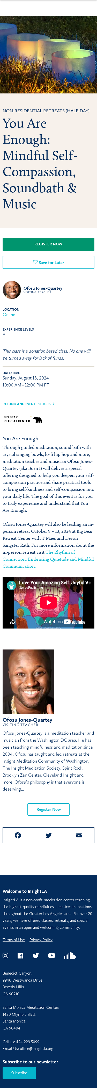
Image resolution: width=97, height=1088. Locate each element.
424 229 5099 (27, 1041)
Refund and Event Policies (27, 404)
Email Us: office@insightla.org (28, 1048)
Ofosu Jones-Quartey (43, 290)
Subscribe (19, 1072)
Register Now (48, 244)
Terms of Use (14, 940)
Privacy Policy (41, 940)
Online (9, 314)
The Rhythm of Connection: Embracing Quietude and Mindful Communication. (48, 559)
